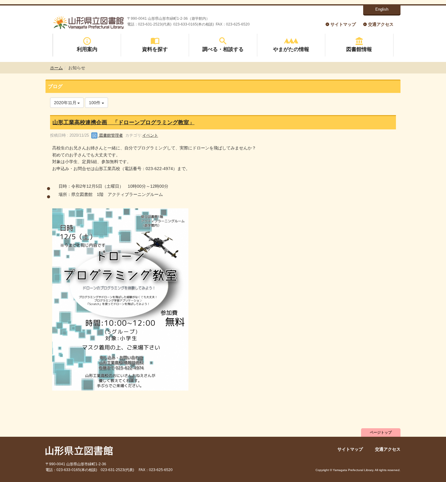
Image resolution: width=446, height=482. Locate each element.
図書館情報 (359, 49)
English (381, 9)
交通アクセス (381, 24)
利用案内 (87, 49)
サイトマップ (343, 24)
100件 (95, 102)
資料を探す (155, 49)
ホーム (56, 67)
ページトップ (381, 432)
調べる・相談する (223, 49)
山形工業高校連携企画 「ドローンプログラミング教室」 (123, 122)
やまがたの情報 (291, 49)
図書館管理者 (110, 135)
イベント (150, 135)
